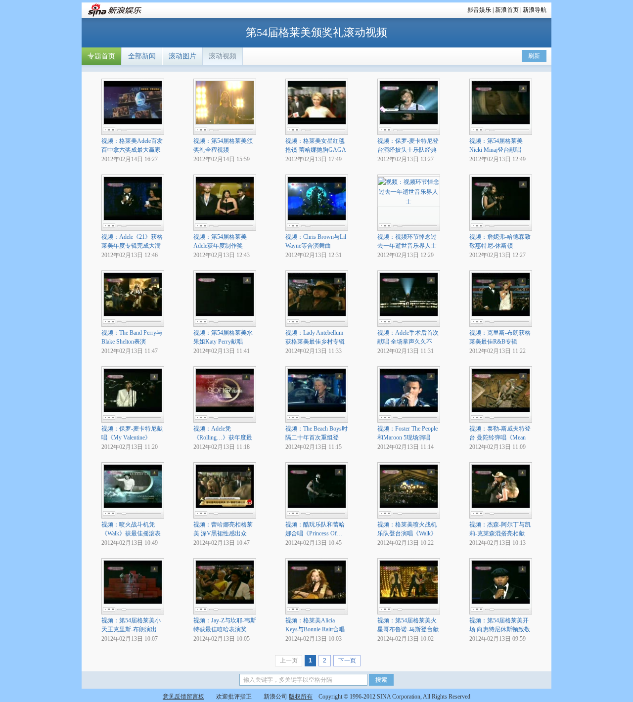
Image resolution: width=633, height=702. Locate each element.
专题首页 (101, 56)
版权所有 (301, 696)
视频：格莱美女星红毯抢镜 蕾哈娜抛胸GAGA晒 (315, 149)
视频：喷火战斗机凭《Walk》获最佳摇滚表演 (131, 533)
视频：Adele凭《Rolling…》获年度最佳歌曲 (222, 437)
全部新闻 (142, 56)
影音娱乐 (479, 9)
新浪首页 (507, 9)
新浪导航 (534, 9)
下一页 (347, 660)
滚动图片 (182, 56)
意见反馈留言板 (183, 696)
